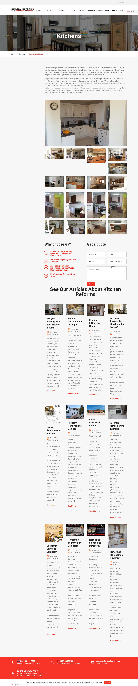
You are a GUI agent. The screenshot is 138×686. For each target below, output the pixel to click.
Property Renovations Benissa (75, 425)
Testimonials (59, 10)
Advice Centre (117, 10)
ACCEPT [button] (107, 682)
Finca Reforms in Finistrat (95, 422)
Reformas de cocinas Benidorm (95, 542)
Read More (51, 391)
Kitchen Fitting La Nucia (94, 323)
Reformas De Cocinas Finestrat (116, 555)
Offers (48, 10)
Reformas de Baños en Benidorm (74, 542)
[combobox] (117, 261)
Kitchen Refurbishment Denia (117, 425)
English (15, 684)
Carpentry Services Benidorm (52, 548)
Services (39, 10)
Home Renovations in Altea (53, 430)
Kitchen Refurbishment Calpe (75, 321)
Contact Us (72, 10)
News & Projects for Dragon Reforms (94, 10)
